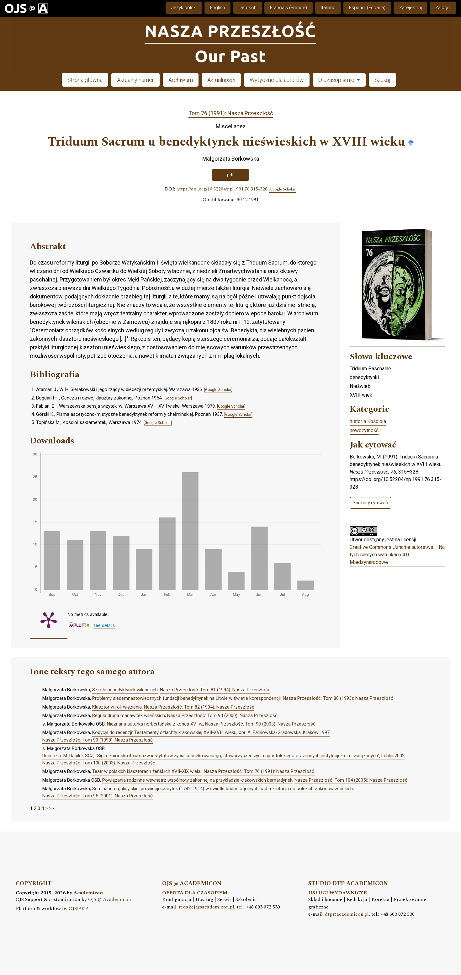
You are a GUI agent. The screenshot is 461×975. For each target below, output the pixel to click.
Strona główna (85, 80)
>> (51, 808)
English (217, 7)
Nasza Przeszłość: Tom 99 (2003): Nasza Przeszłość (260, 724)
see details (104, 625)
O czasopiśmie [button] (337, 80)
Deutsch (248, 7)
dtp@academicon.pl (347, 914)
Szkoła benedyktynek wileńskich (125, 690)
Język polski (184, 7)
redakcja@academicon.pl (206, 907)
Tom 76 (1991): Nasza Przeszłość (230, 113)
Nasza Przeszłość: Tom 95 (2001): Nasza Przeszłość (97, 796)
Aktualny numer (135, 80)
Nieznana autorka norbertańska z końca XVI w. (155, 724)
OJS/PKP (78, 908)
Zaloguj (443, 7)
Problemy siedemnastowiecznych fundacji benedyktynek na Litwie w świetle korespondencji (186, 698)
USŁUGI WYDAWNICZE (337, 893)
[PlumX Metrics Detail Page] (48, 619)
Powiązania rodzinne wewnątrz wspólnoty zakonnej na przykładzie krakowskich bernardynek (197, 780)
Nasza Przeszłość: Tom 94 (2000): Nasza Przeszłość (222, 715)
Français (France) (288, 7)
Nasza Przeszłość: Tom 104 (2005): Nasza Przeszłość (350, 780)
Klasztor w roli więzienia (117, 707)
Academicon (88, 893)
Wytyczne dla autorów (277, 80)
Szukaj (382, 80)
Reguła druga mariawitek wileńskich (128, 715)
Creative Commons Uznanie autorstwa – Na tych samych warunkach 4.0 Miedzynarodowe (397, 554)
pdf (230, 174)
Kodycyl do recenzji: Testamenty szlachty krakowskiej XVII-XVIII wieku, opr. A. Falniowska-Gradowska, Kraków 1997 (211, 732)
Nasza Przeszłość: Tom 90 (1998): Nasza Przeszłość (97, 740)
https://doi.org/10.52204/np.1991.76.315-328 (222, 189)
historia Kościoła (368, 421)
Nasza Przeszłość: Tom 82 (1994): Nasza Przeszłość (199, 707)
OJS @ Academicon (109, 899)
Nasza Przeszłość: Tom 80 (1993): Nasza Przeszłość (338, 698)
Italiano (328, 7)
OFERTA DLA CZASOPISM (194, 893)
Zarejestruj (410, 7)
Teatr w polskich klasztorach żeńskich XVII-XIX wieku (147, 771)
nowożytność (364, 430)
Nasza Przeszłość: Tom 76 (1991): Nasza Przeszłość (259, 771)
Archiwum (180, 80)
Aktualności (221, 80)
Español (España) (367, 7)
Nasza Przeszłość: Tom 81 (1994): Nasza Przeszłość (215, 690)
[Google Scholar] (411, 142)
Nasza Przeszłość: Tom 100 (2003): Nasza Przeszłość (98, 763)
